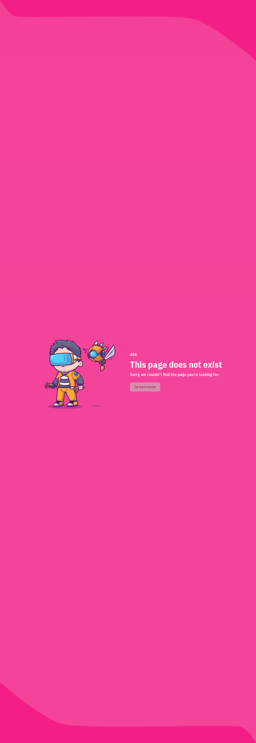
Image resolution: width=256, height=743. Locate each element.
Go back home (145, 387)
